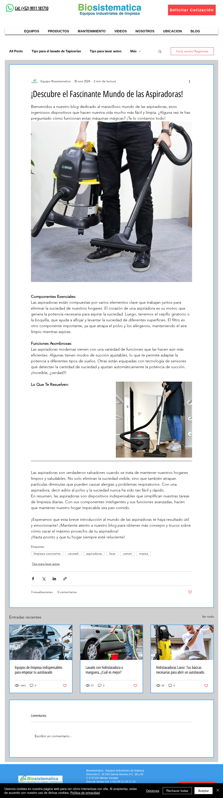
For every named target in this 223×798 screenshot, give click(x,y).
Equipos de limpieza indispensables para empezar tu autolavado (38, 670)
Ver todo (208, 616)
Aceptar (203, 790)
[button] (160, 51)
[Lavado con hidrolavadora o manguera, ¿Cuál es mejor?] (111, 642)
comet (127, 554)
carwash (73, 554)
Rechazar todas (177, 790)
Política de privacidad (85, 792)
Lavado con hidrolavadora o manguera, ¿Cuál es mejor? (104, 670)
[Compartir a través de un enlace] (65, 579)
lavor (112, 554)
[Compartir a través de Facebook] (33, 579)
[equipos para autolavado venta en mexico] (41, 642)
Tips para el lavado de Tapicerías (56, 51)
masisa (143, 554)
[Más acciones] (189, 81)
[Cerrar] (217, 791)
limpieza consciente (47, 554)
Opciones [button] (152, 790)
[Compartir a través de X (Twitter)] (44, 579)
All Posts (16, 51)
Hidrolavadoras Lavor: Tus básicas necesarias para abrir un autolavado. (180, 670)
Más (133, 51)
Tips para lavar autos (106, 51)
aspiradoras (94, 554)
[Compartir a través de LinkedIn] (54, 579)
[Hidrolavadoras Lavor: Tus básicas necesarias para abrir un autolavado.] (182, 642)
